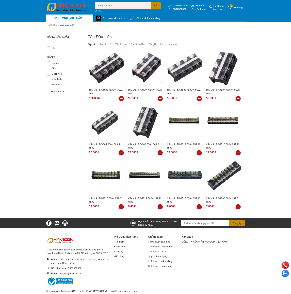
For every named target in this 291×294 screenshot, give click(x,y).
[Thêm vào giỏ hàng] (121, 98)
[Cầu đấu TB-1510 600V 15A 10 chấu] (185, 175)
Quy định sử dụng (157, 256)
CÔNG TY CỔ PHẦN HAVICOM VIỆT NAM (204, 241)
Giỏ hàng (119, 256)
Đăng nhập (217, 9)
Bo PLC (98, 10)
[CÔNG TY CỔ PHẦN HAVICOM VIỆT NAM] (67, 7)
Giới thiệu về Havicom (114, 18)
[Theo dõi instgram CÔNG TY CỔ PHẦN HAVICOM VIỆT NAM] (65, 222)
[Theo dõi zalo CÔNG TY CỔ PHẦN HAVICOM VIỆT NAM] (57, 222)
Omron (55, 62)
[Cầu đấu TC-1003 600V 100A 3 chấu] (224, 67)
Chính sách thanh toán (160, 266)
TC (53, 42)
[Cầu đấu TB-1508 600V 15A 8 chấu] (224, 175)
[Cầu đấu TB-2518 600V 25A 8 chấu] (107, 175)
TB (53, 47)
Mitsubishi (57, 79)
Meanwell (57, 73)
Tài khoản (218, 5)
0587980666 (179, 9)
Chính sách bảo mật (159, 241)
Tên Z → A (121, 44)
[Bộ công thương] (60, 281)
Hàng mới (172, 44)
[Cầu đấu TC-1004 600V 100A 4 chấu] (185, 67)
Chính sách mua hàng (148, 18)
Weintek (56, 84)
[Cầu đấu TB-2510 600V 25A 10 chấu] (224, 121)
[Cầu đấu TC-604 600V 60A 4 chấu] (107, 121)
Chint (54, 68)
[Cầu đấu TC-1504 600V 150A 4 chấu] (107, 67)
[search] (156, 5)
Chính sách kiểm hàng (160, 261)
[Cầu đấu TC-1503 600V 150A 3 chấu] (146, 67)
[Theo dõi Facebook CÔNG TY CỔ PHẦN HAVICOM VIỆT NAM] (49, 222)
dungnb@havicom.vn (70, 273)
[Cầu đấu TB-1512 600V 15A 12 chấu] (146, 175)
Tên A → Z (105, 44)
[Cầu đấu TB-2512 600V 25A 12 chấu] (185, 121)
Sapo (135, 290)
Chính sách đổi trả (158, 251)
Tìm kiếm (119, 241)
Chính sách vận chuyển (160, 246)
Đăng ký (237, 223)
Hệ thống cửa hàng (201, 7)
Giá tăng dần (137, 44)
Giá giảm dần (156, 44)
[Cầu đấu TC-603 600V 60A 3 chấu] (146, 121)
